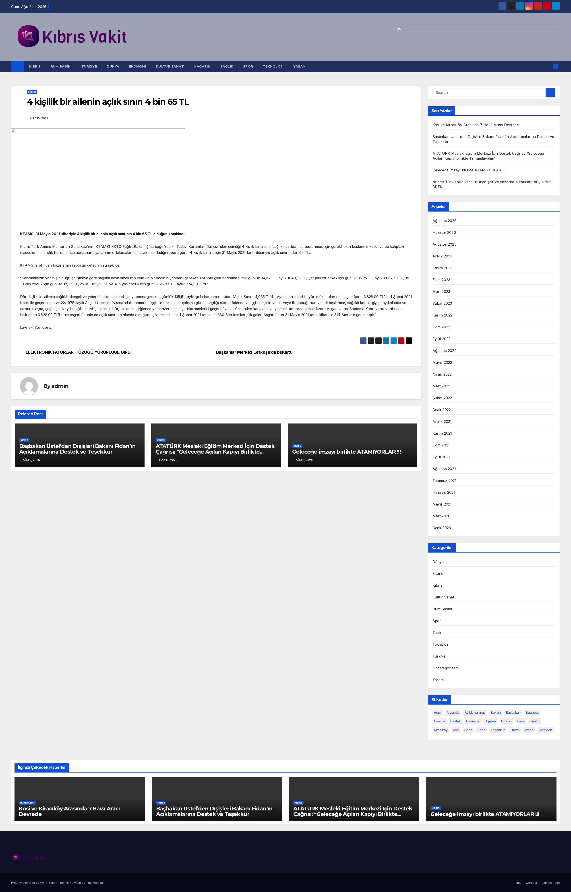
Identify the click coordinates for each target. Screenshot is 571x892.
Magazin (202, 66)
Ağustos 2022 (444, 350)
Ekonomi (137, 66)
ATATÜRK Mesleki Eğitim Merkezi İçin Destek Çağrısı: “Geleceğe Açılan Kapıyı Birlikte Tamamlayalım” (215, 451)
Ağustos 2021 (444, 469)
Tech (436, 632)
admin (59, 386)
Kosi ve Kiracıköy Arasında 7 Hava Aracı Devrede (475, 125)
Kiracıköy (441, 730)
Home (517, 882)
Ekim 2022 (441, 327)
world (529, 730)
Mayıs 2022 (442, 362)
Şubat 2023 (442, 303)
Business (532, 712)
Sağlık (226, 66)
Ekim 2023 (441, 279)
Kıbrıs (35, 66)
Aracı (437, 712)
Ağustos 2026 (444, 220)
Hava (521, 721)
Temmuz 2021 (444, 480)
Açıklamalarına (475, 712)
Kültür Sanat (170, 66)
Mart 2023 (441, 291)
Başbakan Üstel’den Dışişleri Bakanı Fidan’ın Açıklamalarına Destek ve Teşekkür (77, 449)
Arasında (453, 712)
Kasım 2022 (442, 315)
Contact (531, 882)
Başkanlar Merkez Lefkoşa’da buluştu (254, 352)
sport (468, 730)
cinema (439, 721)
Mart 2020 (441, 516)
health (534, 721)
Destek (455, 721)
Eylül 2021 (441, 457)
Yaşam (299, 66)
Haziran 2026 (444, 232)
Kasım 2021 (442, 433)
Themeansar (95, 882)
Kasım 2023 (442, 268)
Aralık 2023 (442, 256)
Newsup (75, 882)
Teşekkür (498, 730)
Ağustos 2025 (444, 244)
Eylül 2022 (441, 339)
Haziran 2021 (443, 492)
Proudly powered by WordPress (33, 882)
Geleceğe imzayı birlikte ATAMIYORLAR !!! (346, 451)
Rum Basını (61, 66)
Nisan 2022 (442, 374)
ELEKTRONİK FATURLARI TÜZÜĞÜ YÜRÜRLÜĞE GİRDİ (79, 352)
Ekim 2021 (441, 445)
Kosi (456, 730)
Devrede (472, 721)
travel (514, 730)
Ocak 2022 (441, 409)
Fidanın (506, 721)
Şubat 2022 (442, 398)
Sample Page (551, 882)
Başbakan (513, 712)
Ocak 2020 (441, 528)
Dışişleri (490, 721)
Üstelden (545, 730)
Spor (248, 66)
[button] (548, 66)
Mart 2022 (441, 386)
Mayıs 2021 (442, 504)
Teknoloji (273, 66)
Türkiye (89, 66)
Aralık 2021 (442, 421)
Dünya (113, 66)
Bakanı (496, 712)
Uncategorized (445, 668)
